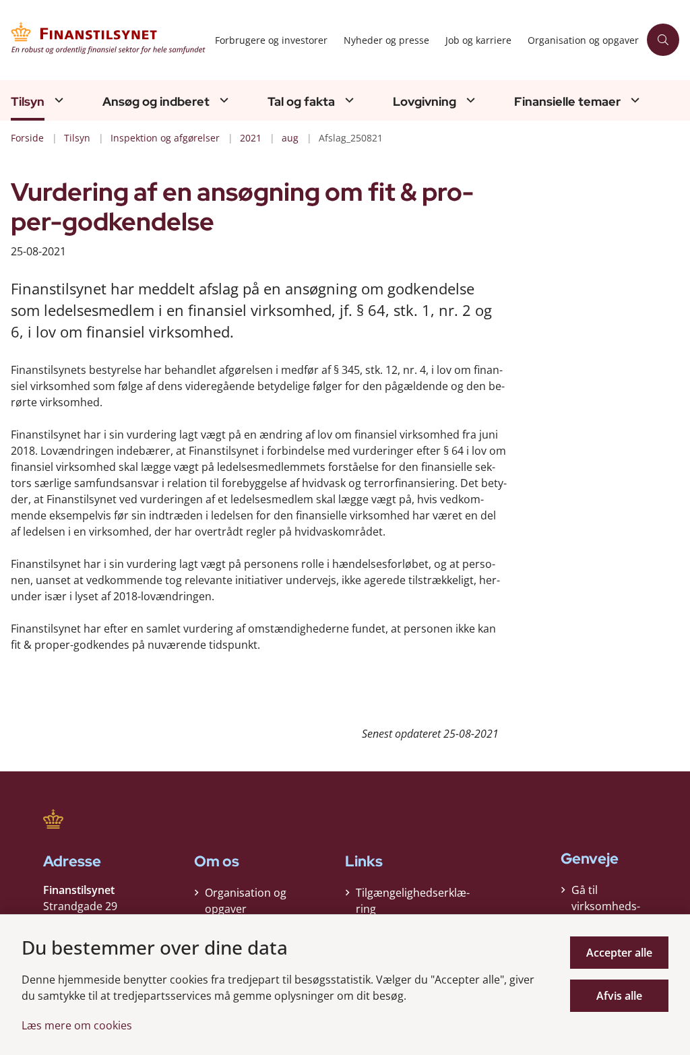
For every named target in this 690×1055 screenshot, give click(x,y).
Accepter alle (619, 952)
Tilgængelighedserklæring (413, 900)
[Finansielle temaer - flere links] (633, 100)
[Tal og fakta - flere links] (347, 100)
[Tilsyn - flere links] (57, 100)
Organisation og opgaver (245, 900)
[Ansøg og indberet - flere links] (222, 100)
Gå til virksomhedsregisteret (605, 906)
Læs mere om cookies (77, 1025)
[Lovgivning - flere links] (469, 100)
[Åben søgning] (663, 40)
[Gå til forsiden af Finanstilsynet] (103, 40)
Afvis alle (619, 995)
